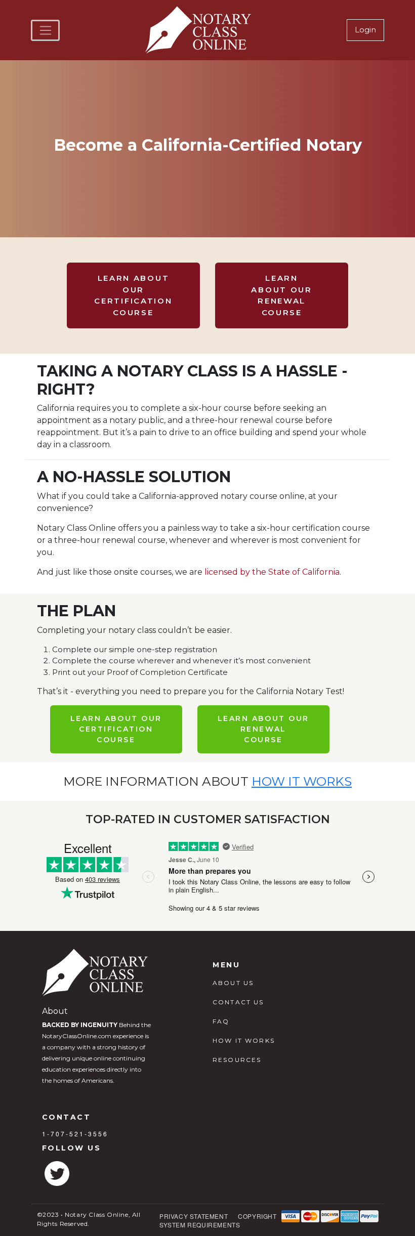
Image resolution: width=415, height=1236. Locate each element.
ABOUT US (233, 983)
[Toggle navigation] (45, 30)
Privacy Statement (193, 1216)
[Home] (199, 30)
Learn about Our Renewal (263, 729)
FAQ (221, 1021)
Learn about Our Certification (116, 729)
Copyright (257, 1216)
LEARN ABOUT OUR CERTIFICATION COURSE (133, 295)
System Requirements (199, 1224)
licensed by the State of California (272, 572)
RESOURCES (237, 1059)
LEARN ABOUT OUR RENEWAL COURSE (281, 295)
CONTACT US (238, 1002)
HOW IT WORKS (244, 1040)
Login (365, 29)
